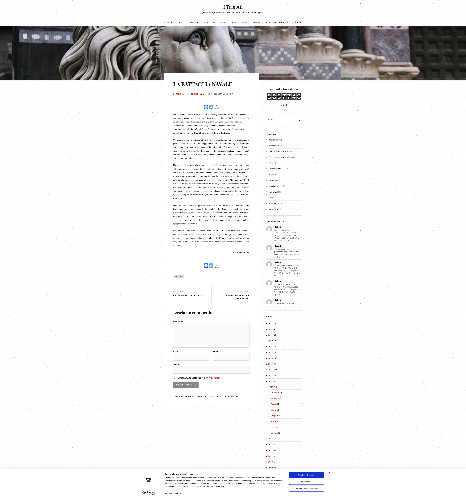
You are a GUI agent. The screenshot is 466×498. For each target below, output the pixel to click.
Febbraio (275, 427)
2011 (270, 456)
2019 (270, 364)
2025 (270, 329)
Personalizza (305, 482)
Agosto (274, 404)
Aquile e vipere (219, 22)
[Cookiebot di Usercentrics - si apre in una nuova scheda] (148, 493)
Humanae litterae (239, 22)
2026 (270, 323)
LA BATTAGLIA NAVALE (202, 84)
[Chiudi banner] (329, 473)
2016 (270, 381)
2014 (270, 438)
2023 (270, 341)
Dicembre (275, 392)
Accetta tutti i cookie (306, 475)
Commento (179, 321)
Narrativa (256, 22)
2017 (270, 375)
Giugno (274, 415)
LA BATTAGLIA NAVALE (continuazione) (238, 296)
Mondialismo (274, 186)
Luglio (273, 410)
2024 (270, 335)
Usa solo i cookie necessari (306, 489)
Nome (176, 351)
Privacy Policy (213, 378)
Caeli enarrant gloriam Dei (276, 22)
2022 (270, 346)
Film (271, 163)
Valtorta (179, 276)
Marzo (273, 421)
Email (216, 351)
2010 (270, 462)
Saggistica (193, 22)
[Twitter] (211, 105)
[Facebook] (206, 105)
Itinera (181, 22)
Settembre (275, 398)
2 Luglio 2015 (179, 94)
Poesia (205, 22)
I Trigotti (233, 7)
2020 (270, 358)
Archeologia (274, 145)
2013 (270, 444)
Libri (271, 180)
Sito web (177, 364)
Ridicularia (297, 22)
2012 (270, 450)
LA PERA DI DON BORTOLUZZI (188, 295)
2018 (270, 369)
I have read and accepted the (199, 378)
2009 (270, 467)
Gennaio (274, 433)
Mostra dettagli (171, 493)
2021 (270, 352)
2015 (271, 387)
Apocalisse (273, 140)
